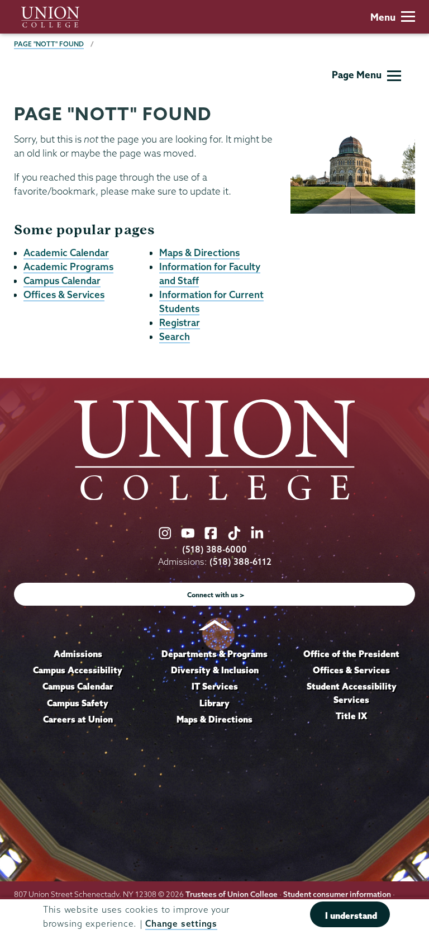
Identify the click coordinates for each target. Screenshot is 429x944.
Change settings (181, 923)
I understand (351, 915)
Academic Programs (68, 266)
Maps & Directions (199, 252)
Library (214, 703)
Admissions (78, 653)
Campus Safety (77, 703)
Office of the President (351, 653)
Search (174, 336)
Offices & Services (63, 294)
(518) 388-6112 (240, 561)
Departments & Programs (214, 653)
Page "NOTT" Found (49, 44)
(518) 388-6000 (214, 549)
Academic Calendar (66, 252)
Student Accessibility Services (352, 693)
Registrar (179, 322)
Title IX (351, 715)
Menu (382, 17)
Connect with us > (216, 595)
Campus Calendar (62, 280)
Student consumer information (337, 894)
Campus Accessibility (77, 670)
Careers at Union (78, 719)
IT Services (215, 686)
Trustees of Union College (231, 894)
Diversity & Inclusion (215, 670)
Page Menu (357, 75)
